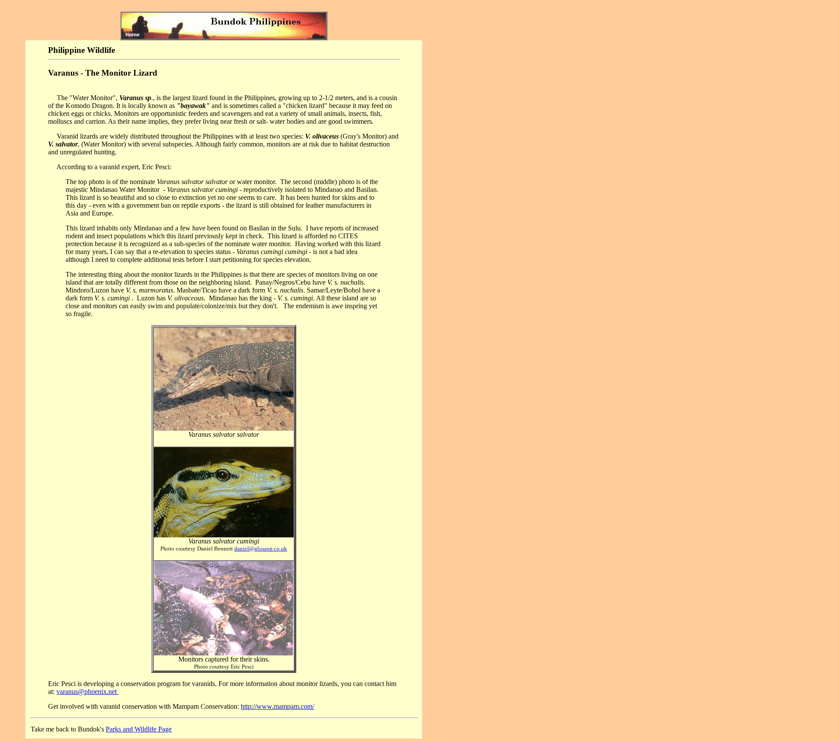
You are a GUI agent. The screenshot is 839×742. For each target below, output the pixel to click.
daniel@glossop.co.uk (260, 548)
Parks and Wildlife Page (139, 729)
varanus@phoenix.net (87, 691)
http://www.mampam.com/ (277, 706)
